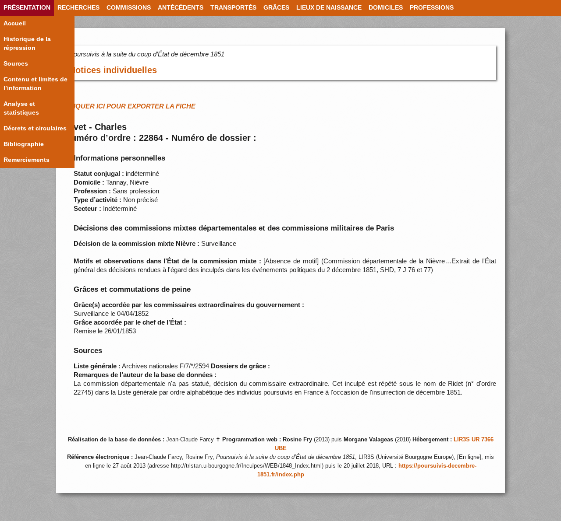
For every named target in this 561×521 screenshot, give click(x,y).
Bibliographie (24, 144)
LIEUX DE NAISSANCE (329, 7)
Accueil (15, 23)
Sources (16, 63)
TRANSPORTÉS (233, 7)
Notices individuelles (113, 70)
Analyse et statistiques (21, 108)
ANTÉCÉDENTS (180, 7)
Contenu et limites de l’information (35, 83)
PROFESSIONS (432, 7)
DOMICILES (386, 7)
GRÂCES (276, 7)
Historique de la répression (27, 43)
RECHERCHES (78, 7)
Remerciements (27, 160)
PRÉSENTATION (27, 7)
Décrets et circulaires (35, 128)
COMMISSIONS (129, 7)
